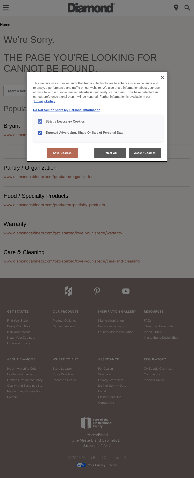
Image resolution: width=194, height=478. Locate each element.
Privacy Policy (44, 101)
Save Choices (62, 152)
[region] (97, 117)
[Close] (162, 77)
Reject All (110, 152)
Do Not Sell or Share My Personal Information (66, 110)
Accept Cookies (145, 152)
